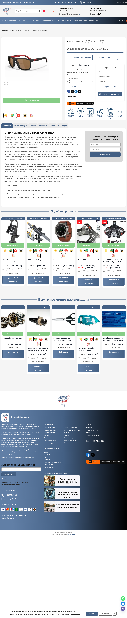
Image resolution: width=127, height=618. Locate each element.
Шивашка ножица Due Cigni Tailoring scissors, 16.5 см (62, 339)
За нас (46, 452)
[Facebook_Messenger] (123, 604)
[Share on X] (72, 91)
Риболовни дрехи (49, 443)
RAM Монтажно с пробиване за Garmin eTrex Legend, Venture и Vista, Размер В (13, 261)
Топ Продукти (120, 20)
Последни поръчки (92, 430)
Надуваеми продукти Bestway (73, 430)
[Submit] (39, 11)
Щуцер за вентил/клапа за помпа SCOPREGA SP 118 (38, 349)
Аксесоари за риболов (19, 30)
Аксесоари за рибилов (71, 440)
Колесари (93, 20)
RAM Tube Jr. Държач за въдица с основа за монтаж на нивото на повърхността (37, 261)
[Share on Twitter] (76, 91)
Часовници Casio (48, 20)
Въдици (66, 432)
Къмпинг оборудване (70, 427)
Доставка (47, 459)
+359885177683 (11, 495)
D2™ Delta (57, 260)
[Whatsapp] (123, 598)
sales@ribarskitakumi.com (98, 10)
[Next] (125, 253)
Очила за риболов (39, 30)
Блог (45, 457)
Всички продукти (122, 2)
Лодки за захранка (50, 440)
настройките (75, 614)
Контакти (47, 454)
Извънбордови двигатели (28, 20)
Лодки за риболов (8, 20)
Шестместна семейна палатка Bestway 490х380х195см (86, 349)
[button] (70, 14)
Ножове (66, 443)
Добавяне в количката (110, 94)
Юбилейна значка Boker (13, 338)
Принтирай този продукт (76, 41)
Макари (66, 435)
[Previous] (1, 253)
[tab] (7, 125)
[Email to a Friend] (79, 91)
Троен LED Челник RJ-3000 (88, 260)
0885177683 (106, 57)
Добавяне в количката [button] (13, 279)
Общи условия (48, 464)
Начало (4, 30)
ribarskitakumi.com (29, 2)
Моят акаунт (90, 427)
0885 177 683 (63, 10)
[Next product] (87, 42)
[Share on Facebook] (68, 91)
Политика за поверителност (53, 462)
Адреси (88, 432)
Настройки (105, 614)
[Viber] (123, 609)
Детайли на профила (93, 435)
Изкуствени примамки (71, 438)
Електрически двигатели (77, 20)
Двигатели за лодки (50, 430)
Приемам (92, 614)
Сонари (61, 20)
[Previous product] (101, 42)
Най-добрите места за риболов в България (67, 506)
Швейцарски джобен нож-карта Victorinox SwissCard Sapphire (113, 339)
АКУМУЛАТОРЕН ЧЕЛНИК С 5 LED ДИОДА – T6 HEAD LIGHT (113, 261)
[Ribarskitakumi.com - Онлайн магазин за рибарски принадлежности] (6, 11)
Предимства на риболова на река (67, 480)
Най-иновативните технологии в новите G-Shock (67, 495)
